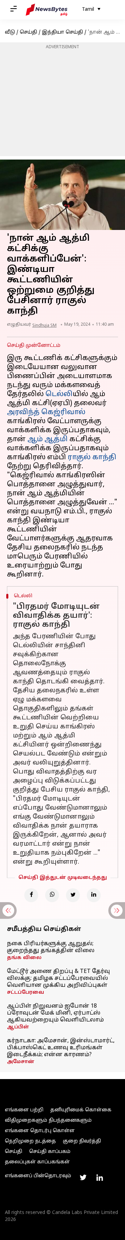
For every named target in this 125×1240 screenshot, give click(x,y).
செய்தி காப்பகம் (49, 1152)
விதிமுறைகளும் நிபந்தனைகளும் (48, 1120)
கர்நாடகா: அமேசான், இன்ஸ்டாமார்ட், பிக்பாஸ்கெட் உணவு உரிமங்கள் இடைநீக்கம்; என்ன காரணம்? (61, 1047)
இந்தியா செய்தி (62, 32)
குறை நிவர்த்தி (82, 1141)
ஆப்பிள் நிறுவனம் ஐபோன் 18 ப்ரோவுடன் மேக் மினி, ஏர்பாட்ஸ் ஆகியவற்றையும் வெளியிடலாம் (55, 1013)
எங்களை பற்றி (24, 1110)
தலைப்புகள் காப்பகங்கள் (37, 1162)
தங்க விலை (24, 958)
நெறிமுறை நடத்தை (30, 1141)
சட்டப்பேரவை (25, 992)
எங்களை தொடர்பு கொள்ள (40, 1131)
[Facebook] (31, 895)
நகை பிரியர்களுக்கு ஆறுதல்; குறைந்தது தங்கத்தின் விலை (50, 947)
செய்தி (28, 32)
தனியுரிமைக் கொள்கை (80, 1110)
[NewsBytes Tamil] (46, 9)
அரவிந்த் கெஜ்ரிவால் (46, 412)
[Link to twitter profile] (83, 1177)
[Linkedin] (94, 895)
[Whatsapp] (52, 895)
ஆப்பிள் (18, 1027)
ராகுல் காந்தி (92, 457)
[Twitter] (73, 895)
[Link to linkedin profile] (99, 1177)
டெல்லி (59, 394)
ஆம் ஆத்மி (47, 439)
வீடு (10, 32)
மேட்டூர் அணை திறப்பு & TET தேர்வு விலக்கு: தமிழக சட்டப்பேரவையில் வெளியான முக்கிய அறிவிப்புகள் (58, 978)
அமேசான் (20, 1062)
